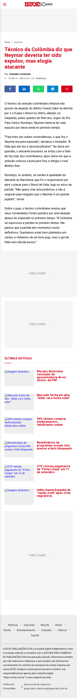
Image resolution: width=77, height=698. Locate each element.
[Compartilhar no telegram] (52, 89)
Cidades (46, 630)
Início (7, 42)
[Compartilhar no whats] (38, 89)
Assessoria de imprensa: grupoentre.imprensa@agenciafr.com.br (45, 686)
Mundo (45, 624)
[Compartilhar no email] (67, 89)
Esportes (29, 624)
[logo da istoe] (38, 4)
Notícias (18, 42)
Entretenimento (26, 630)
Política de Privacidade (9, 686)
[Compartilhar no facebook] (10, 89)
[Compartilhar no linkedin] (24, 89)
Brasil (58, 624)
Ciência (62, 630)
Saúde (35, 635)
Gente (7, 630)
